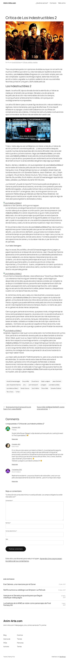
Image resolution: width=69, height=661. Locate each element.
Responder (15, 439)
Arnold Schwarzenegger (13, 381)
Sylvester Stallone (56, 388)
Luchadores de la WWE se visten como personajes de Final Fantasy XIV (27, 604)
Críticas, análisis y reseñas (30, 62)
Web (7, 539)
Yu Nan (18, 392)
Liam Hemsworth (33, 385)
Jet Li (24, 385)
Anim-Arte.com (9, 3)
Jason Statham (56, 381)
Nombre (8, 523)
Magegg (14, 429)
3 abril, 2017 (63, 604)
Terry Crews (10, 392)
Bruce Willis (25, 381)
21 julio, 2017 (62, 584)
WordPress (63, 657)
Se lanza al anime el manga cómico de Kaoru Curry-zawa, (17, 408)
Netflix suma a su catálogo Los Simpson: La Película (24, 590)
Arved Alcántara (16, 62)
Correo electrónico (11, 531)
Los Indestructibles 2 (12, 388)
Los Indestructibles (54, 385)
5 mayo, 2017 (62, 590)
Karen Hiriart (15, 446)
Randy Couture (25, 388)
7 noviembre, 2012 (17, 469)
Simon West (44, 388)
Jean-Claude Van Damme (14, 385)
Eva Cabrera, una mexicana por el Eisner (19, 584)
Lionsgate (43, 385)
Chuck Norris (35, 381)
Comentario (9, 500)
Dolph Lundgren (45, 381)
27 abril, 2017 (63, 596)
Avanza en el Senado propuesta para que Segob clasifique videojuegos (22, 596)
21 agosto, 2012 (16, 427)
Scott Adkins (35, 388)
